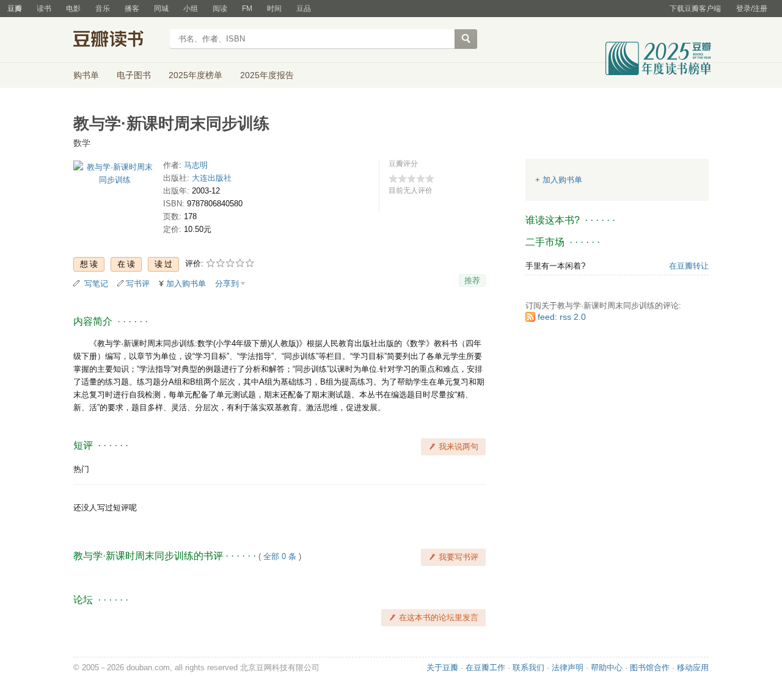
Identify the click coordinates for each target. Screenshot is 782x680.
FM (247, 8)
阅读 (220, 8)
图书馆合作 (650, 667)
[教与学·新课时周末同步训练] (114, 175)
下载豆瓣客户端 (695, 8)
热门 (81, 469)
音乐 (102, 8)
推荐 (472, 280)
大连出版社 (212, 178)
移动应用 (693, 667)
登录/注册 (751, 8)
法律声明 (567, 667)
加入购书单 (186, 283)
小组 (190, 8)
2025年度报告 (267, 75)
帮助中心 (607, 667)
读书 (44, 8)
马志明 (196, 165)
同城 (161, 8)
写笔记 (96, 283)
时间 (274, 8)
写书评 (138, 283)
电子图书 (134, 75)
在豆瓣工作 (485, 667)
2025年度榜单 (195, 75)
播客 (132, 8)
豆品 (303, 8)
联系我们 (528, 667)
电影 (73, 8)
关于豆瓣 (442, 667)
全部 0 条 (279, 556)
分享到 (227, 283)
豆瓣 (14, 8)
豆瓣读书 (117, 40)
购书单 (86, 75)
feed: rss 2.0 (562, 317)
